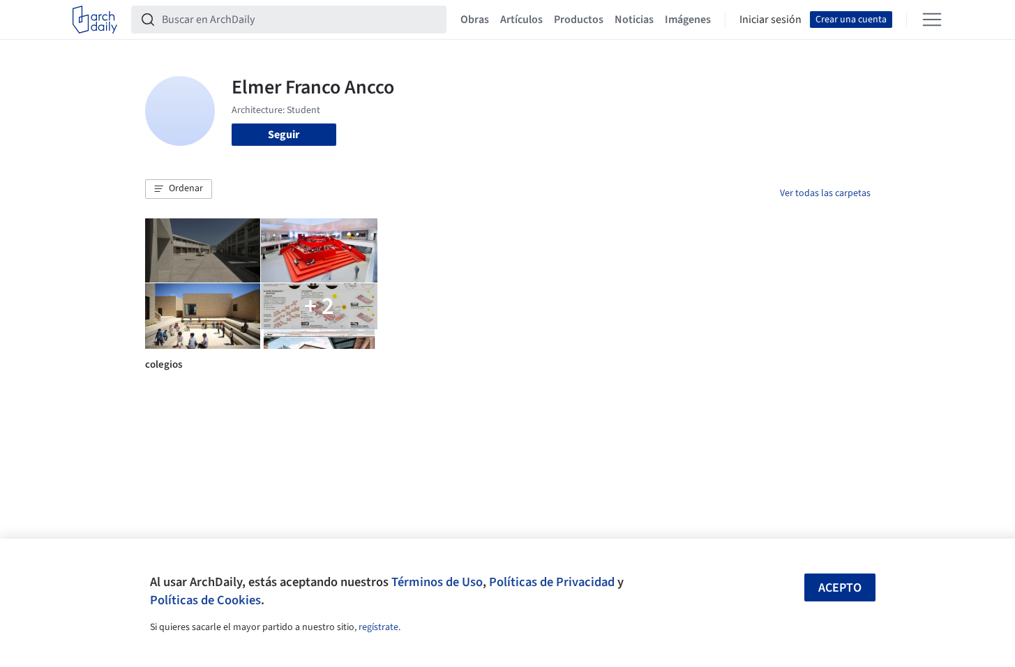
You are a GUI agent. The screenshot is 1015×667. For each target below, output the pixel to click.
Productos (578, 19)
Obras (474, 19)
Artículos (521, 19)
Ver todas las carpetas (825, 193)
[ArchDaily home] (95, 19)
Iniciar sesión (770, 19)
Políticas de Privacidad (552, 582)
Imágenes (688, 19)
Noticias (634, 19)
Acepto (840, 588)
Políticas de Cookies (205, 600)
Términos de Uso (437, 582)
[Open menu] (932, 19)
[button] (178, 189)
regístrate (378, 627)
